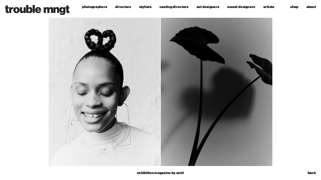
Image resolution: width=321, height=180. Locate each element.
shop (294, 7)
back (312, 173)
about (311, 7)
